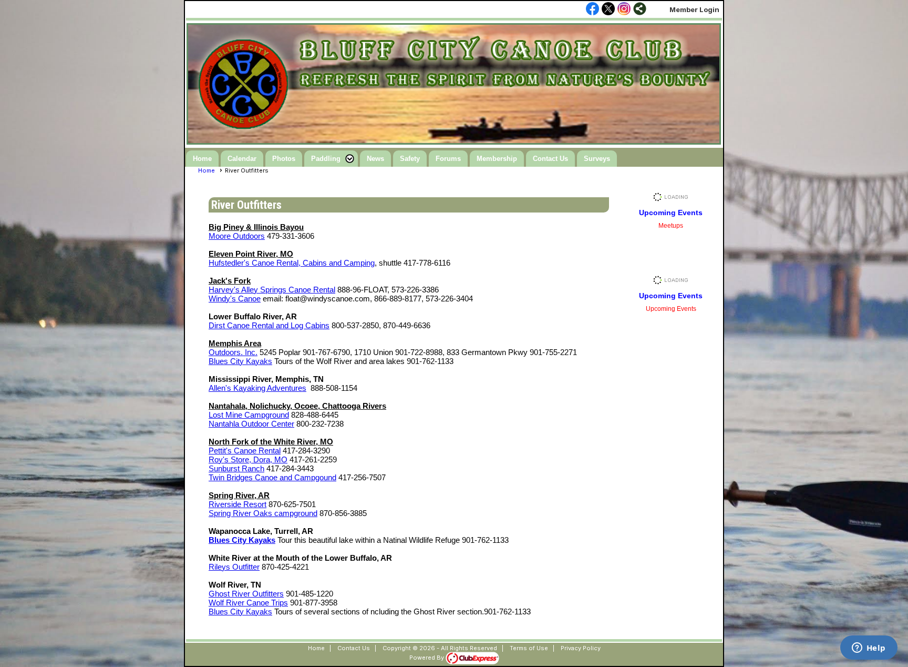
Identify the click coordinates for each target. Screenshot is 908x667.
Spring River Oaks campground (263, 513)
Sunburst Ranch (236, 468)
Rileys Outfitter (234, 566)
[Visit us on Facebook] (592, 9)
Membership (497, 159)
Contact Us (550, 159)
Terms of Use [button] (529, 648)
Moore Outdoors (237, 235)
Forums (448, 159)
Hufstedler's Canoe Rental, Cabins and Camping (292, 262)
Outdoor (255, 423)
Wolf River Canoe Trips (248, 602)
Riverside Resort (237, 504)
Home (202, 159)
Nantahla (225, 423)
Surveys (597, 159)
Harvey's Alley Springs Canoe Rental (272, 289)
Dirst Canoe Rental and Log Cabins (269, 325)
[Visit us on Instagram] (624, 9)
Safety (410, 159)
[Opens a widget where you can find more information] (868, 648)
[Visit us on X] (608, 9)
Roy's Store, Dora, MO (248, 459)
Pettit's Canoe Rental (245, 450)
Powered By (427, 657)
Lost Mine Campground (249, 414)
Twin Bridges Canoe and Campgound (272, 477)
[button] (331, 158)
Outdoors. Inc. (233, 352)
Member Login (694, 9)
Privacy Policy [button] (581, 648)
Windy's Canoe (235, 298)
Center (281, 423)
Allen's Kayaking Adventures (257, 387)
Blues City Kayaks (240, 361)
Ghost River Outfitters (246, 593)
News (375, 159)
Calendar (242, 159)
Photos (283, 159)
